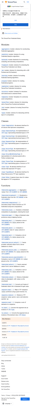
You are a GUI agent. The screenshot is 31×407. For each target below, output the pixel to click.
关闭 (15, 20)
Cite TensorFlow (5, 389)
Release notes (5, 381)
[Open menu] (2, 2)
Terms (3, 395)
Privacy (8, 395)
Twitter (3, 368)
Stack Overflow (5, 384)
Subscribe (25, 399)
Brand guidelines (5, 386)
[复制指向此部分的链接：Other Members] (12, 319)
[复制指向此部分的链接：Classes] (10, 121)
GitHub (3, 366)
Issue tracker (4, 378)
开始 (15, 24)
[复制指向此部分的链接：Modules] (11, 45)
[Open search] (24, 2)
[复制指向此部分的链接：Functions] (11, 186)
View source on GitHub (11, 33)
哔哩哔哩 (3, 371)
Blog (2, 363)
